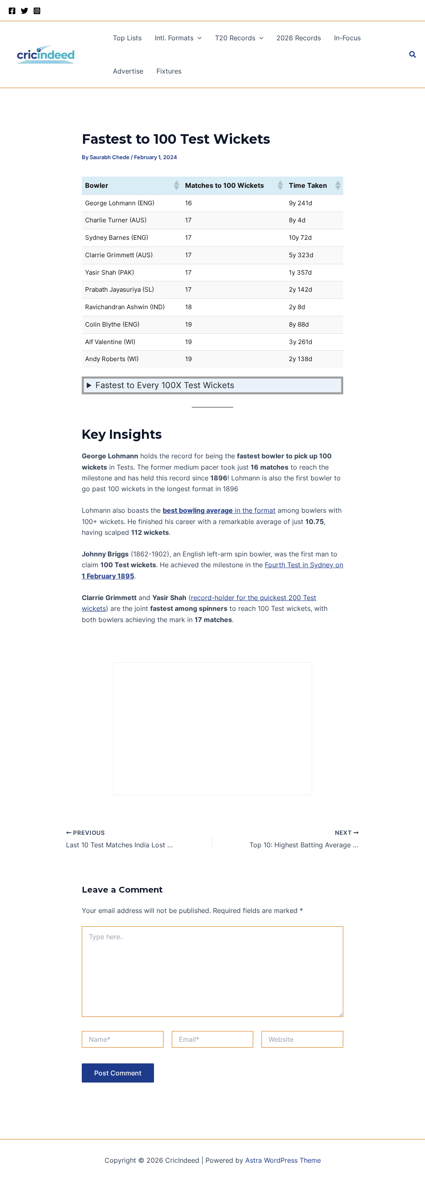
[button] (197, 37)
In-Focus (347, 38)
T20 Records (235, 38)
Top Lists (127, 38)
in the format (219, 510)
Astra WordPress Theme (283, 1160)
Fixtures (168, 71)
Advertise (128, 71)
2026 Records (298, 38)
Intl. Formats (174, 38)
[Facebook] (12, 11)
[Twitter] (24, 11)
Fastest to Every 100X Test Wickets (164, 385)
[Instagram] (37, 11)
